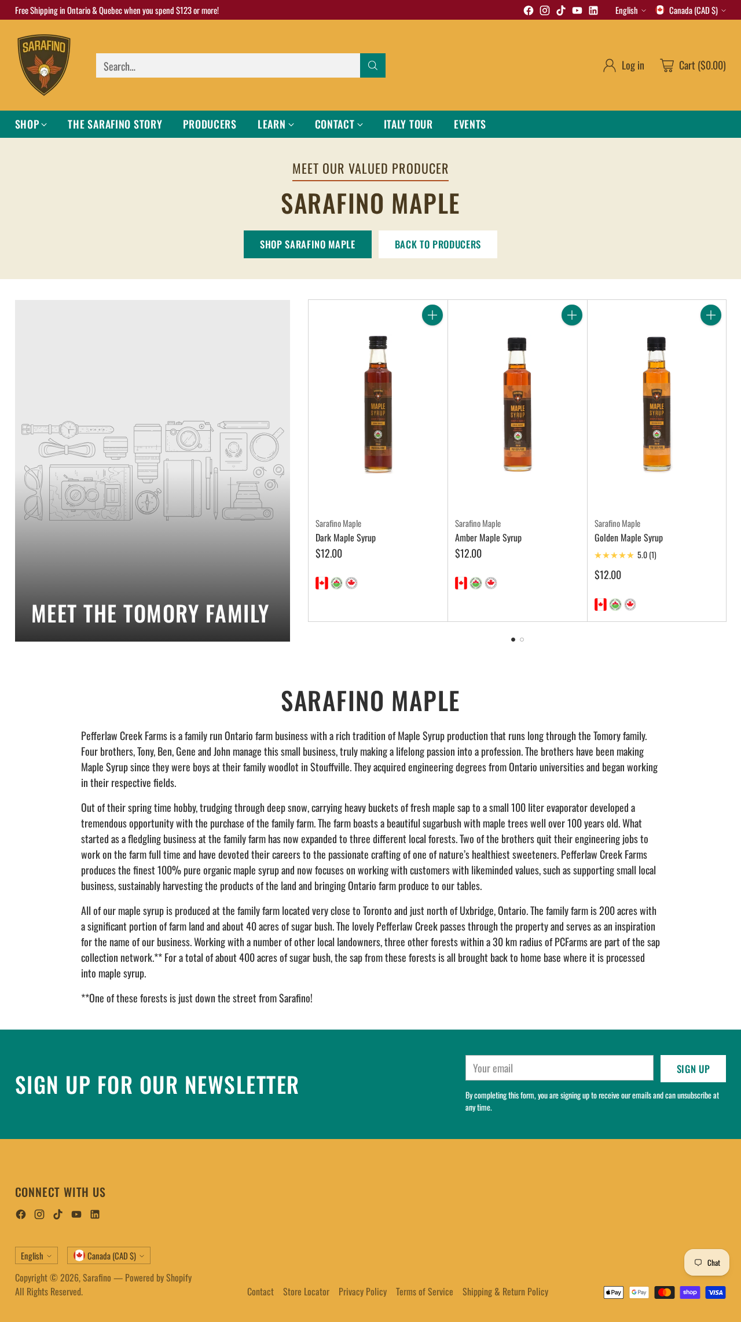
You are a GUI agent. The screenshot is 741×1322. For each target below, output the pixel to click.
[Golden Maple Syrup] (657, 404)
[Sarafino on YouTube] (577, 12)
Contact (260, 1291)
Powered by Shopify (158, 1277)
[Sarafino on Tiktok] (561, 12)
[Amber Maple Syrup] (517, 404)
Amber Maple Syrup (488, 537)
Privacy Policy (363, 1291)
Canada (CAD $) (693, 9)
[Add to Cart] (432, 315)
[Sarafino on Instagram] (545, 12)
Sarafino (97, 1277)
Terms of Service (424, 1291)
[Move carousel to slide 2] (522, 640)
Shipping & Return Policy (505, 1291)
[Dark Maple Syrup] (378, 404)
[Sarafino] (44, 65)
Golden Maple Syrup (629, 537)
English (626, 9)
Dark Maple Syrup (346, 537)
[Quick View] (432, 340)
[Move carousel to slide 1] (513, 640)
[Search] (373, 65)
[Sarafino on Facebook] (528, 12)
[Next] (723, 460)
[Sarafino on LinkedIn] (593, 12)
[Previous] (311, 460)
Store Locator (306, 1291)
